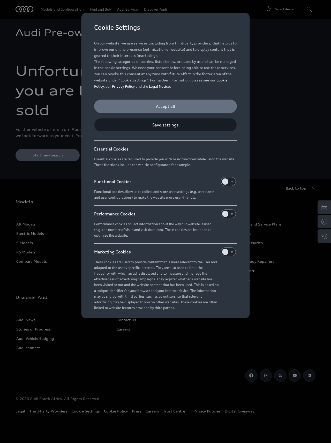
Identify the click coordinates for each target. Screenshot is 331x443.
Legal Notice (159, 86)
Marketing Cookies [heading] (112, 251)
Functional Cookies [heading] (113, 181)
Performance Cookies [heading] (115, 213)
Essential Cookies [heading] (111, 149)
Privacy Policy (123, 86)
